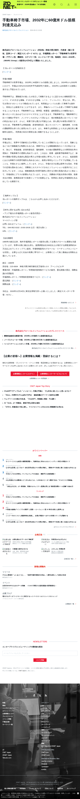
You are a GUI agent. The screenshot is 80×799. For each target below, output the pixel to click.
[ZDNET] (8, 4)
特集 (3, 703)
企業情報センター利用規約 (38, 378)
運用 (42, 730)
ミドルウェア (45, 727)
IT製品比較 (6, 722)
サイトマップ (71, 788)
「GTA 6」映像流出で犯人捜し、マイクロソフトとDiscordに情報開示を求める (33, 407)
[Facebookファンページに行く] (34, 696)
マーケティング (46, 732)
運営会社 (60, 788)
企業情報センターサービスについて (53, 374)
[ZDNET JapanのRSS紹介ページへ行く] (46, 696)
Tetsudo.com (6, 758)
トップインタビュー (9, 708)
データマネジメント (48, 735)
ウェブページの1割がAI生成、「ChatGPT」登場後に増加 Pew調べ (30, 399)
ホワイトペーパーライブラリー (64, 527)
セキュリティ (45, 713)
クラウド (44, 708)
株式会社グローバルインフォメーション (15, 30)
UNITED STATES (46, 761)
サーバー (44, 719)
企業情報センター (8, 713)
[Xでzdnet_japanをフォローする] (40, 696)
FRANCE (44, 764)
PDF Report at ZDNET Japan (50, 746)
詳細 (35, 797)
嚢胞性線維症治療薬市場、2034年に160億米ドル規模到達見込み (28, 336)
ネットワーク (45, 724)
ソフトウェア (45, 716)
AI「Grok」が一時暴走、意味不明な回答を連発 (22, 403)
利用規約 (23, 788)
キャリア (44, 738)
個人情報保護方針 (10, 788)
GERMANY (45, 767)
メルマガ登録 (40, 660)
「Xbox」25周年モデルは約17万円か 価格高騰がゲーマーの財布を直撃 (31, 395)
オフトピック (45, 741)
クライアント (45, 711)
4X (3, 750)
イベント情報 (6, 719)
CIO (42, 705)
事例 (3, 705)
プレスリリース (17, 14)
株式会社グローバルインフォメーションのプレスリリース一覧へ (53, 348)
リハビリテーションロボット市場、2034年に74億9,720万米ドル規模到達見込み (34, 344)
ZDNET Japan (6, 14)
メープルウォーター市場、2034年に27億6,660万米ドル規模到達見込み (30, 340)
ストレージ (45, 722)
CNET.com (45, 752)
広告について (49, 788)
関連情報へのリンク (67, 302)
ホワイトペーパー (8, 711)
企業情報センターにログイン (24, 374)
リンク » (6, 72)
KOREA (43, 769)
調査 (42, 743)
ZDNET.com (45, 755)
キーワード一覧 (7, 724)
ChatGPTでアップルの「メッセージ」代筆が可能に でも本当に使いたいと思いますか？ (37, 391)
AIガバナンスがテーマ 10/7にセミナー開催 (32, 1)
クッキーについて (35, 788)
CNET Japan (22, 670)
